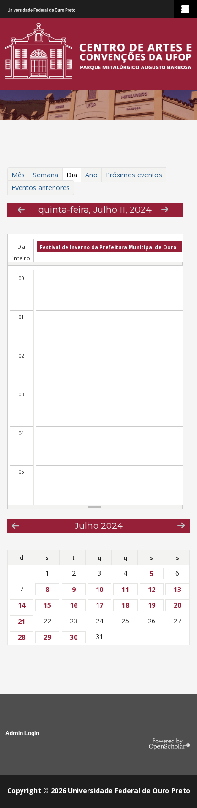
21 (21, 621)
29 (47, 637)
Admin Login (22, 733)
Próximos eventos (134, 174)
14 (21, 605)
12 (151, 589)
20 (177, 605)
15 (47, 605)
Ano (91, 174)
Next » (164, 209)
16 (73, 605)
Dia (73, 176)
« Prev (21, 210)
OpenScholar (169, 744)
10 (99, 589)
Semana (45, 174)
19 (151, 605)
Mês (18, 174)
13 (177, 589)
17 (99, 605)
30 (73, 637)
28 (21, 637)
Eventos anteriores (40, 187)
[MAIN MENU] (185, 9)
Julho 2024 (99, 525)
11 (125, 589)
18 (125, 605)
